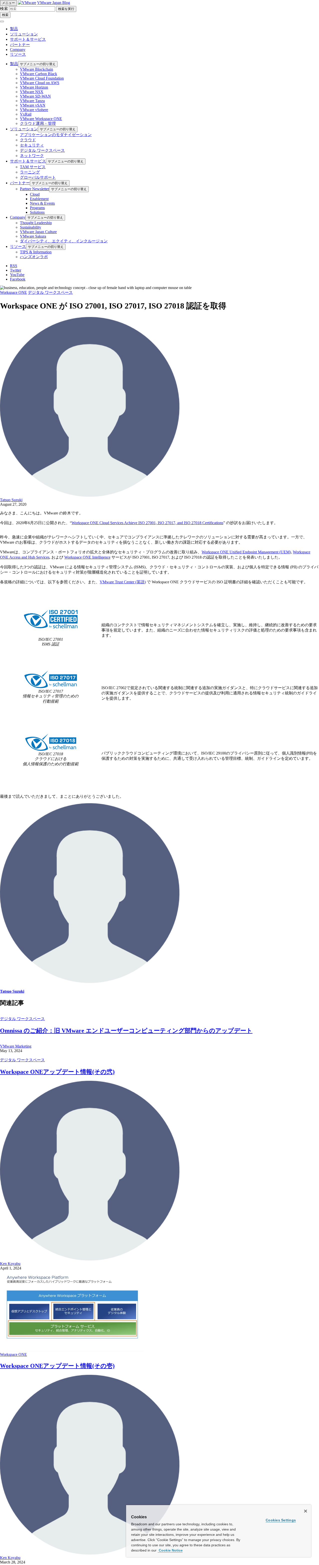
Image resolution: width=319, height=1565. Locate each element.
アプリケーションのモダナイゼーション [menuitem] (56, 135)
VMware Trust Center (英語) (123, 582)
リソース (18, 54)
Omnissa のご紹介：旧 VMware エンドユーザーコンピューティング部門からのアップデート (126, 1030)
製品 (14, 29)
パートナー (20, 44)
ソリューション (24, 34)
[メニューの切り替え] (2, 21)
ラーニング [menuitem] (30, 172)
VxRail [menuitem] (25, 114)
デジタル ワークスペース (50, 292)
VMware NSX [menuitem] (31, 92)
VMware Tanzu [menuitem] (32, 101)
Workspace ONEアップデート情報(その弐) (57, 1072)
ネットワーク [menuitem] (32, 156)
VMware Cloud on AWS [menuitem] (39, 83)
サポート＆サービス (28, 39)
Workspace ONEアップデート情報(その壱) (57, 1366)
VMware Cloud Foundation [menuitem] (42, 78)
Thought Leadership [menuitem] (36, 223)
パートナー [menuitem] (20, 183)
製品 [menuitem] (14, 64)
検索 (4, 8)
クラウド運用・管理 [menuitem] (38, 123)
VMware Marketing (15, 1046)
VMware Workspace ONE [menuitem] (41, 119)
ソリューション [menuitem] (24, 129)
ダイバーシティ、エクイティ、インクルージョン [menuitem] (64, 241)
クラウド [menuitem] (28, 140)
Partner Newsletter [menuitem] (34, 189)
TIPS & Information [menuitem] (36, 252)
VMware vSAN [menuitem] (32, 105)
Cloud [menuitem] (35, 194)
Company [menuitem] (17, 217)
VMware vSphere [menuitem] (34, 110)
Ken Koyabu (10, 1263)
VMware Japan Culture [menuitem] (38, 232)
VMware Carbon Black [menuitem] (38, 74)
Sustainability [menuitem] (30, 227)
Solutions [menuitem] (37, 212)
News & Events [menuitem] (42, 203)
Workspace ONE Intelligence (87, 557)
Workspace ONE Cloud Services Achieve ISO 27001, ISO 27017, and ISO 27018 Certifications (147, 523)
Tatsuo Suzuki (11, 500)
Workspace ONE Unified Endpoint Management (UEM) (246, 552)
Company (17, 49)
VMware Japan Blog (53, 2)
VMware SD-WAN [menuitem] (35, 96)
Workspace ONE (13, 292)
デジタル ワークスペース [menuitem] (42, 150)
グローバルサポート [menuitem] (38, 177)
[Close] (305, 1511)
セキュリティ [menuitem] (32, 145)
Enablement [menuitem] (39, 199)
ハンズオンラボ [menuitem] (34, 257)
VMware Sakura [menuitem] (33, 236)
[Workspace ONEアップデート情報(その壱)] (72, 1350)
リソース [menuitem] (18, 246)
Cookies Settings (281, 1520)
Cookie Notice (170, 1550)
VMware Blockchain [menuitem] (36, 69)
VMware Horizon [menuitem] (34, 87)
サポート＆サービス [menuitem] (28, 161)
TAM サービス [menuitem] (33, 167)
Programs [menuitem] (37, 208)
